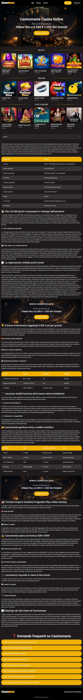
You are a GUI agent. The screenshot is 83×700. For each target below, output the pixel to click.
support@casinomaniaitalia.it (73, 692)
